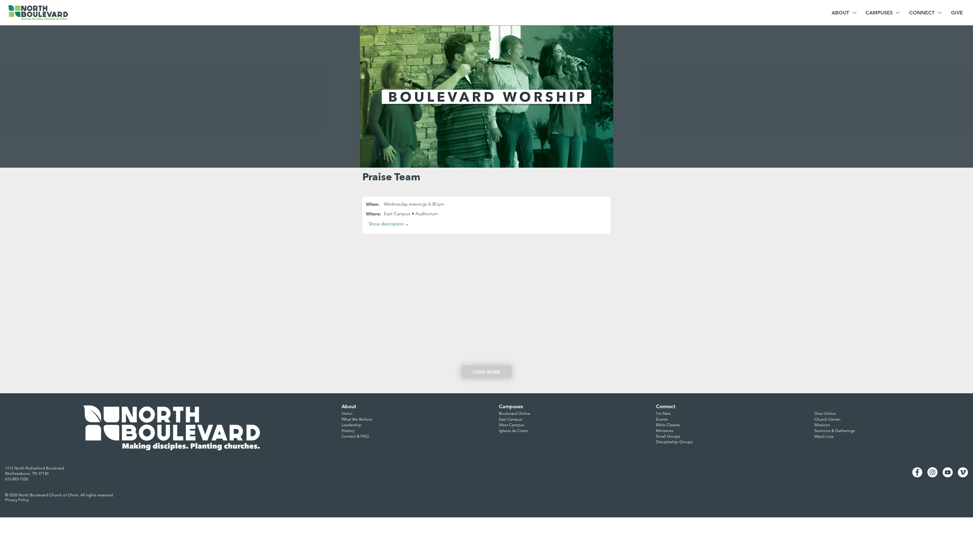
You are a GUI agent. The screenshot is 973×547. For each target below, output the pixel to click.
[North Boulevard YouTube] (948, 472)
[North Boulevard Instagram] (932, 472)
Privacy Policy (17, 499)
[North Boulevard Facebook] (917, 472)
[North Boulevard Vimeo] (963, 472)
